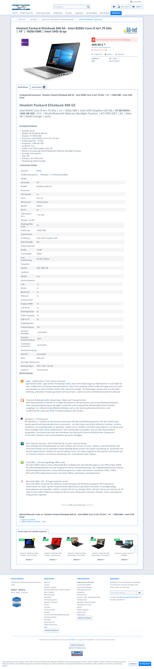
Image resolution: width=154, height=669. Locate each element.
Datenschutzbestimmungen (129, 597)
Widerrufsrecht (49, 622)
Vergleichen (97, 54)
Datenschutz (81, 612)
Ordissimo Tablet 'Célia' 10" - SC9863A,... (125, 554)
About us (47, 582)
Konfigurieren (145, 664)
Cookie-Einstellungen (84, 587)
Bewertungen (38, 87)
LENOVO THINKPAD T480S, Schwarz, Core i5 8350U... (29, 554)
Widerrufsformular (50, 625)
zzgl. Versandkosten (104, 47)
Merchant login (49, 595)
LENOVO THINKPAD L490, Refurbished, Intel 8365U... (100, 554)
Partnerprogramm (50, 600)
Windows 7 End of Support (86, 602)
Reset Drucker (82, 595)
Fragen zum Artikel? (28, 520)
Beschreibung (23, 87)
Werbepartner (82, 600)
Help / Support (49, 592)
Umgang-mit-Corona (84, 605)
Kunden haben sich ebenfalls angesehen (32, 531)
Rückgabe (47, 620)
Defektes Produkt (50, 587)
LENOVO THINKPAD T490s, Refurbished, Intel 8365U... (77, 554)
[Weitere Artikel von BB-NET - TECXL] (131, 30)
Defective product (50, 617)
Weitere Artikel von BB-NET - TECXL (33, 522)
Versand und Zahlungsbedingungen (56, 615)
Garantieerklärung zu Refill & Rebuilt (57, 590)
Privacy (46, 605)
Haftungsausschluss (84, 590)
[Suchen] (88, 7)
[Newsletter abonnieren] (139, 593)
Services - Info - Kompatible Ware (88, 597)
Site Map (47, 607)
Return (79, 607)
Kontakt (46, 612)
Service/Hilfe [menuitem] (137, 2)
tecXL (39, 170)
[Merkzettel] (114, 7)
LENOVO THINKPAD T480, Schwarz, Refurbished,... (53, 554)
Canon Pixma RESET (84, 585)
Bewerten (120, 54)
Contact (46, 585)
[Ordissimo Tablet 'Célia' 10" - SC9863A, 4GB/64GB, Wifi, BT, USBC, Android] (124, 544)
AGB (45, 627)
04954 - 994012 (18, 589)
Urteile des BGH (49, 610)
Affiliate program (83, 610)
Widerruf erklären (51, 630)
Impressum (81, 615)
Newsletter (48, 597)
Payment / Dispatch (51, 602)
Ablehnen (133, 664)
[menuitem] (71, 7)
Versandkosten (71, 640)
